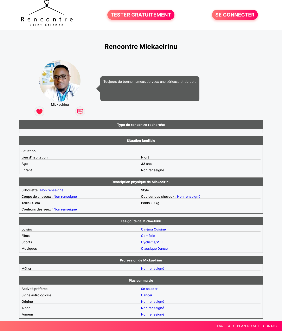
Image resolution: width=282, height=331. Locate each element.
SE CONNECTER (235, 15)
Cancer (146, 295)
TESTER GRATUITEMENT (141, 15)
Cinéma (147, 229)
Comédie (148, 236)
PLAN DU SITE (248, 326)
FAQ (220, 326)
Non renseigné (51, 190)
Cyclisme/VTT (152, 242)
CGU (230, 326)
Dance (163, 248)
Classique (149, 248)
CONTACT (271, 326)
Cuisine (160, 229)
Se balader (149, 289)
